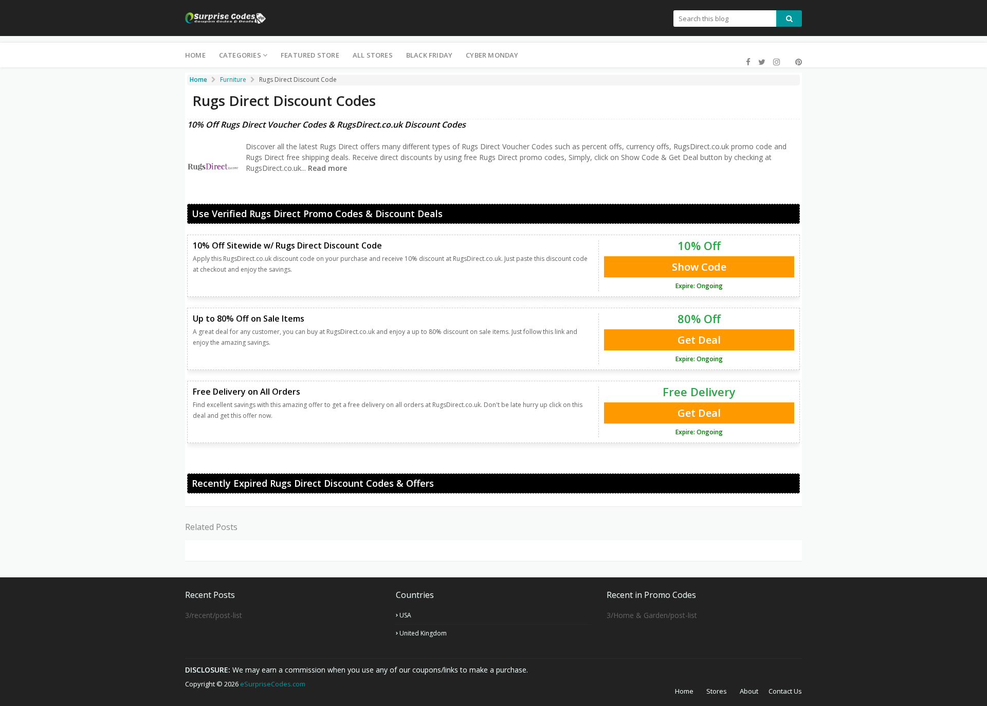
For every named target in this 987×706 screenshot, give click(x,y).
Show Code (699, 267)
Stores (716, 691)
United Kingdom (423, 633)
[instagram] (776, 62)
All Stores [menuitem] (373, 55)
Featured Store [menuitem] (310, 55)
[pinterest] (797, 62)
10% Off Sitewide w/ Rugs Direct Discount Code (287, 245)
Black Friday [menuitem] (429, 55)
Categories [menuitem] (240, 55)
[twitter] (762, 62)
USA (405, 615)
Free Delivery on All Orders (246, 391)
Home (684, 691)
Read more (326, 168)
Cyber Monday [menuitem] (492, 55)
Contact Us (785, 691)
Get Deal (699, 340)
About (749, 691)
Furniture (233, 79)
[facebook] (748, 62)
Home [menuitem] (195, 55)
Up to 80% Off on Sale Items (248, 318)
